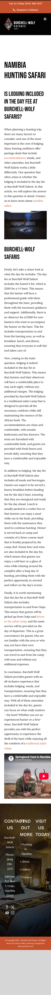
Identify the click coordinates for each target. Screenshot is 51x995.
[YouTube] (7, 913)
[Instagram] (12, 913)
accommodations (15, 158)
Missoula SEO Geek (25, 946)
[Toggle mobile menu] (45, 19)
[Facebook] (7, 907)
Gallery (26, 869)
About (25, 861)
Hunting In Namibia (26, 849)
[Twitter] (12, 907)
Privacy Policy (20, 943)
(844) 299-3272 (10, 864)
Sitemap (30, 943)
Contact (26, 877)
